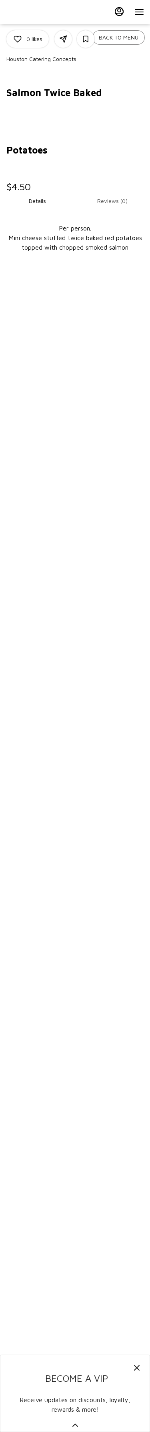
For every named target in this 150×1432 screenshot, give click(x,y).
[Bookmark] (85, 39)
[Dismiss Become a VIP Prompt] (136, 1367)
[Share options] (63, 39)
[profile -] (119, 11)
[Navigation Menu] (139, 12)
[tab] (37, 201)
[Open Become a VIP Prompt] (75, 1425)
